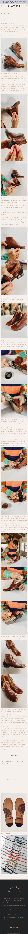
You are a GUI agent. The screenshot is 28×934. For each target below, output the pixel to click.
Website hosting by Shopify (17, 933)
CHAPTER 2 (11, 933)
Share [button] (4, 19)
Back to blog (14, 755)
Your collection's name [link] (9, 779)
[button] (1, 6)
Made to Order (5, 833)
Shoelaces (4, 876)
